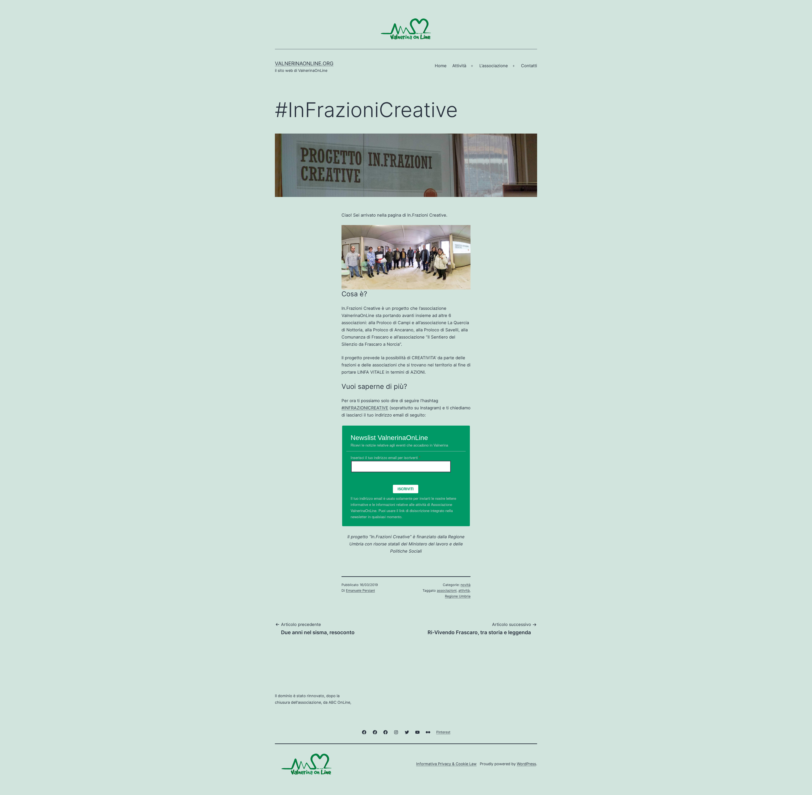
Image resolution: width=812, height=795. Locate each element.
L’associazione (493, 65)
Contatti (529, 65)
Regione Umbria (457, 596)
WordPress (526, 764)
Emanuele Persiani (360, 590)
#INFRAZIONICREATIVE (365, 407)
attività (464, 590)
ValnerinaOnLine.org (304, 63)
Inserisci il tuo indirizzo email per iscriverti (385, 457)
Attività (459, 65)
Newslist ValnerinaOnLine (389, 437)
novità (465, 585)
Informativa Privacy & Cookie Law (446, 764)
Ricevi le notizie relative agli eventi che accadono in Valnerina (399, 445)
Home (441, 65)
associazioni (447, 590)
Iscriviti (406, 488)
